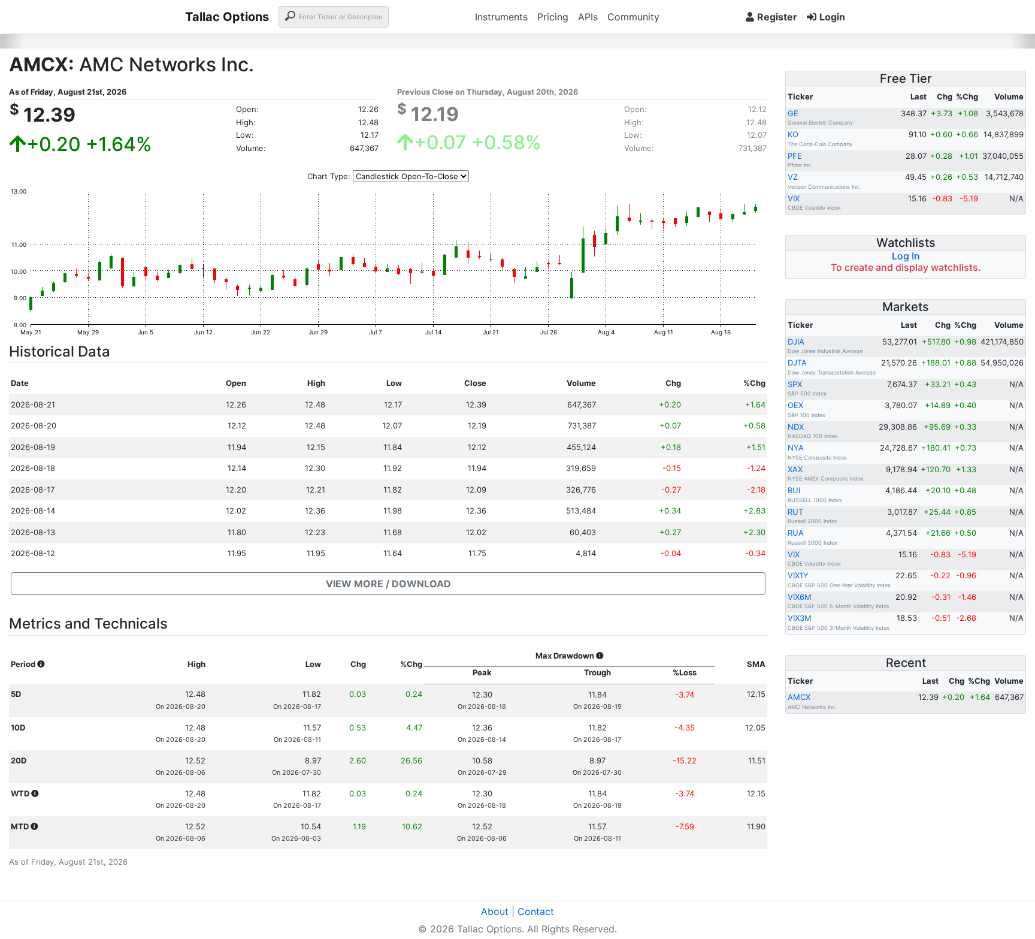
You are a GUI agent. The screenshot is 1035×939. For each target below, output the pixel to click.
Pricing (552, 17)
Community (633, 17)
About (495, 911)
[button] (388, 583)
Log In (906, 256)
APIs (588, 17)
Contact (536, 911)
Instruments (501, 17)
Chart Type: (328, 176)
